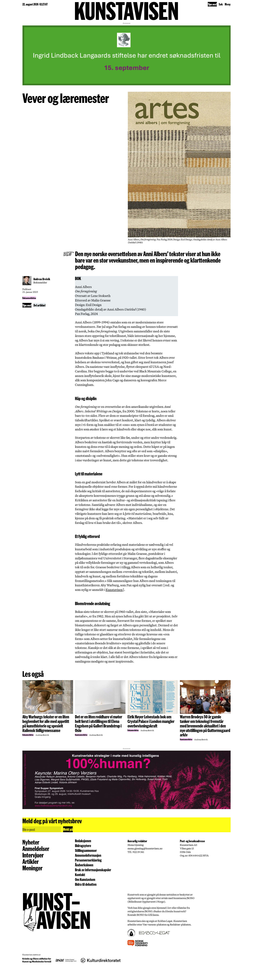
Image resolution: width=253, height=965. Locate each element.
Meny (228, 4)
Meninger (32, 867)
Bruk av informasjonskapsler (93, 870)
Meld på (68, 829)
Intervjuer (33, 855)
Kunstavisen (114, 589)
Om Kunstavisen (85, 879)
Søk (221, 4)
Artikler (30, 861)
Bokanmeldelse (29, 298)
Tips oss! (212, 4)
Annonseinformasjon (88, 855)
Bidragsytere (83, 846)
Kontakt (80, 875)
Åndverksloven (84, 865)
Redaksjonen (83, 841)
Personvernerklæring (88, 860)
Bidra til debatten (85, 884)
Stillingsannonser (86, 850)
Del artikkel (39, 305)
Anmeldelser (35, 848)
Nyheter (30, 842)
